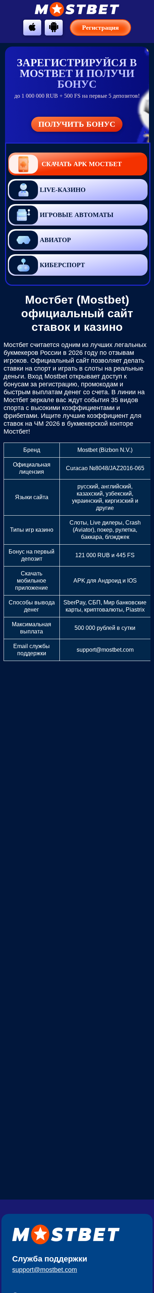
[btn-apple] (32, 26)
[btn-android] (53, 26)
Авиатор (55, 239)
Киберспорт (62, 265)
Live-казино (63, 189)
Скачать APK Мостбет (82, 164)
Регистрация (100, 27)
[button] (141, 1093)
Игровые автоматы (77, 214)
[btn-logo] (77, 9)
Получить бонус (76, 124)
